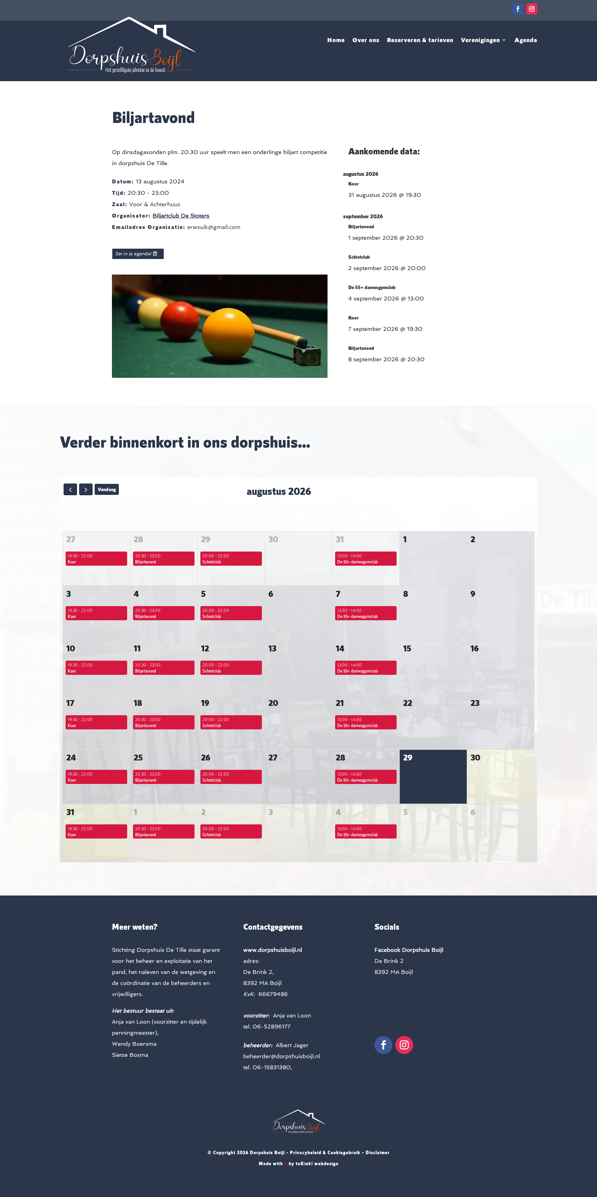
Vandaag (107, 489)
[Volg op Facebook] (517, 9)
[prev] (70, 489)
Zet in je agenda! (133, 253)
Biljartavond (361, 226)
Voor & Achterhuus (154, 204)
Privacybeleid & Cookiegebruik (325, 1152)
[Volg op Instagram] (531, 9)
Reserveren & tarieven (420, 40)
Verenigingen (480, 40)
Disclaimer (378, 1152)
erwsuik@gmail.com (213, 227)
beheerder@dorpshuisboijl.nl (281, 1056)
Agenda (525, 40)
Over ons (365, 40)
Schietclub (359, 257)
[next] (86, 489)
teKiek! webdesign (317, 1163)
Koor (353, 183)
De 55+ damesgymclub (372, 287)
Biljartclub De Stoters (181, 215)
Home (336, 40)
